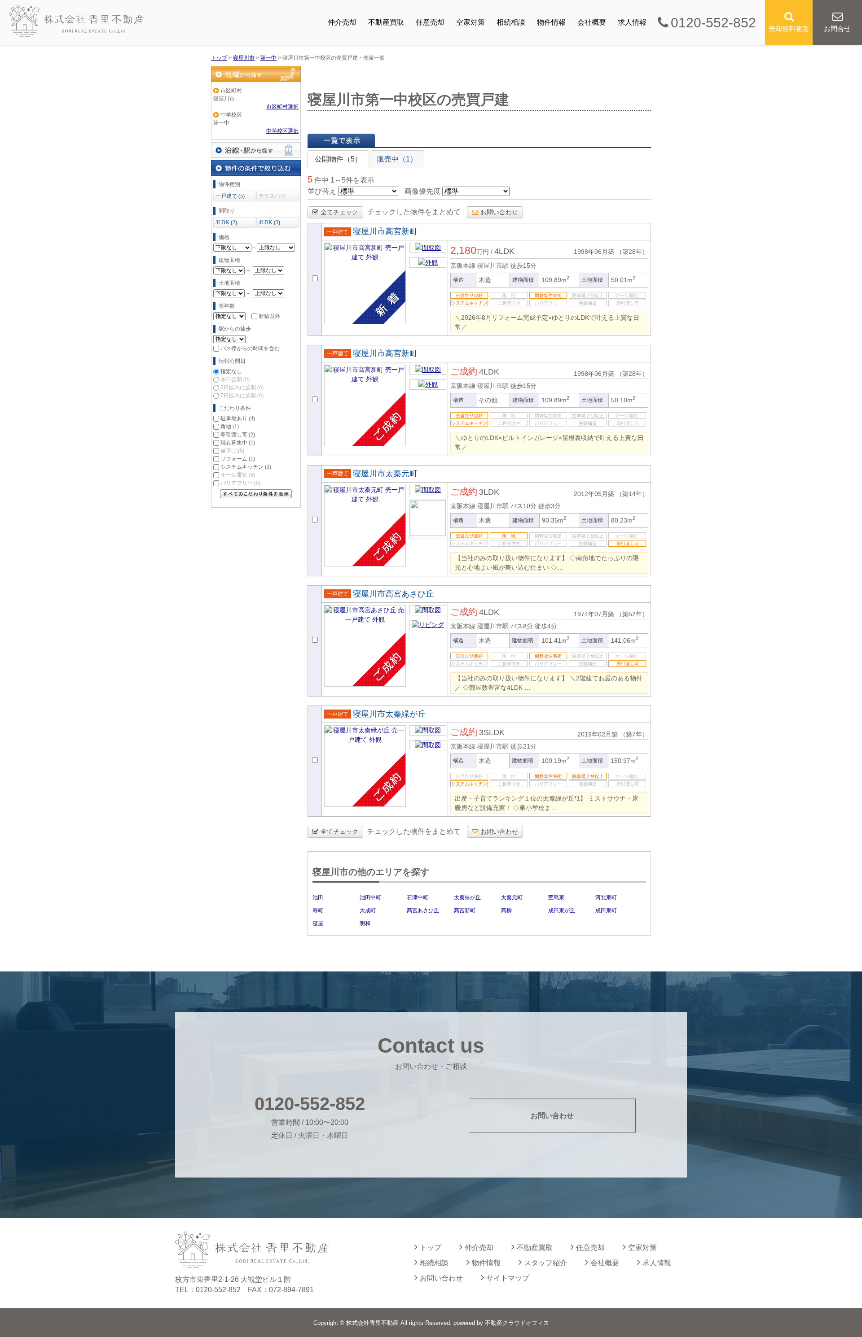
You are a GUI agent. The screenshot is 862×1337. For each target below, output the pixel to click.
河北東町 (606, 897)
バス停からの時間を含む (250, 348)
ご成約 (463, 371)
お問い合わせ (499, 212)
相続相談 (511, 22)
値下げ (232, 451)
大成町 (368, 910)
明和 (365, 923)
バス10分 (523, 506)
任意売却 (430, 22)
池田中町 (370, 897)
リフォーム (237, 459)
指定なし (231, 371)
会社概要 (591, 22)
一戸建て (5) (230, 196)
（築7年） (634, 734)
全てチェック (339, 212)
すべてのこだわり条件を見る (256, 493)
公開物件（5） (338, 159)
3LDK (489, 492)
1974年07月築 (594, 614)
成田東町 (606, 910)
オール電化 (237, 475)
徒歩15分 (523, 265)
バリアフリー (240, 483)
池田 (317, 897)
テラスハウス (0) (272, 197)
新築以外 (269, 316)
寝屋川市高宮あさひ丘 (393, 593)
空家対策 (470, 22)
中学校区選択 (282, 131)
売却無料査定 (789, 28)
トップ (430, 1247)
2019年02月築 (597, 734)
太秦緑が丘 (467, 897)
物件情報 (551, 22)
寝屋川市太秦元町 (385, 473)
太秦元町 (512, 897)
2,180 (463, 250)
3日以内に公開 (242, 387)
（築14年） (632, 493)
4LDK (504, 251)
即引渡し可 (237, 434)
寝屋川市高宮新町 (385, 231)
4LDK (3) (269, 222)
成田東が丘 (561, 910)
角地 (229, 426)
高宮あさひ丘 (423, 910)
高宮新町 (464, 910)
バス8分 (521, 626)
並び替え (322, 191)
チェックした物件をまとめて (414, 212)
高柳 (506, 910)
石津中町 (417, 897)
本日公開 (235, 379)
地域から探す (256, 74)
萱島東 (556, 897)
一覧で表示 (341, 140)
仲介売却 (342, 22)
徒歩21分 (523, 746)
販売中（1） (397, 159)
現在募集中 (237, 443)
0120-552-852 (713, 22)
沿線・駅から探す (256, 150)
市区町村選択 (282, 107)
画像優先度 (422, 191)
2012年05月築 (594, 493)
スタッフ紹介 (545, 1263)
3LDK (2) (226, 222)
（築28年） (632, 251)
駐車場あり (237, 418)
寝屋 (317, 923)
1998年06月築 (594, 251)
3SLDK (492, 732)
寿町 (317, 910)
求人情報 (632, 22)
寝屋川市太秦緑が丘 (389, 714)
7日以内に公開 (242, 395)
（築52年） (632, 614)
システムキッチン (245, 467)
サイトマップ (507, 1278)
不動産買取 (386, 22)
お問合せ (837, 28)
